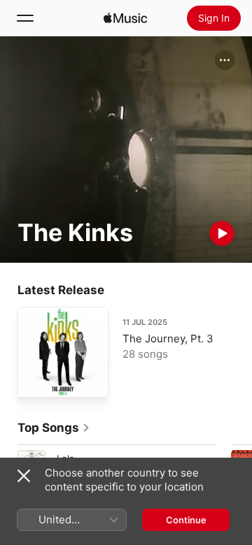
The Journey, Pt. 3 (168, 338)
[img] (125, 18)
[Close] (24, 476)
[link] (54, 427)
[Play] (221, 233)
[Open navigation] (25, 18)
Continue (186, 519)
